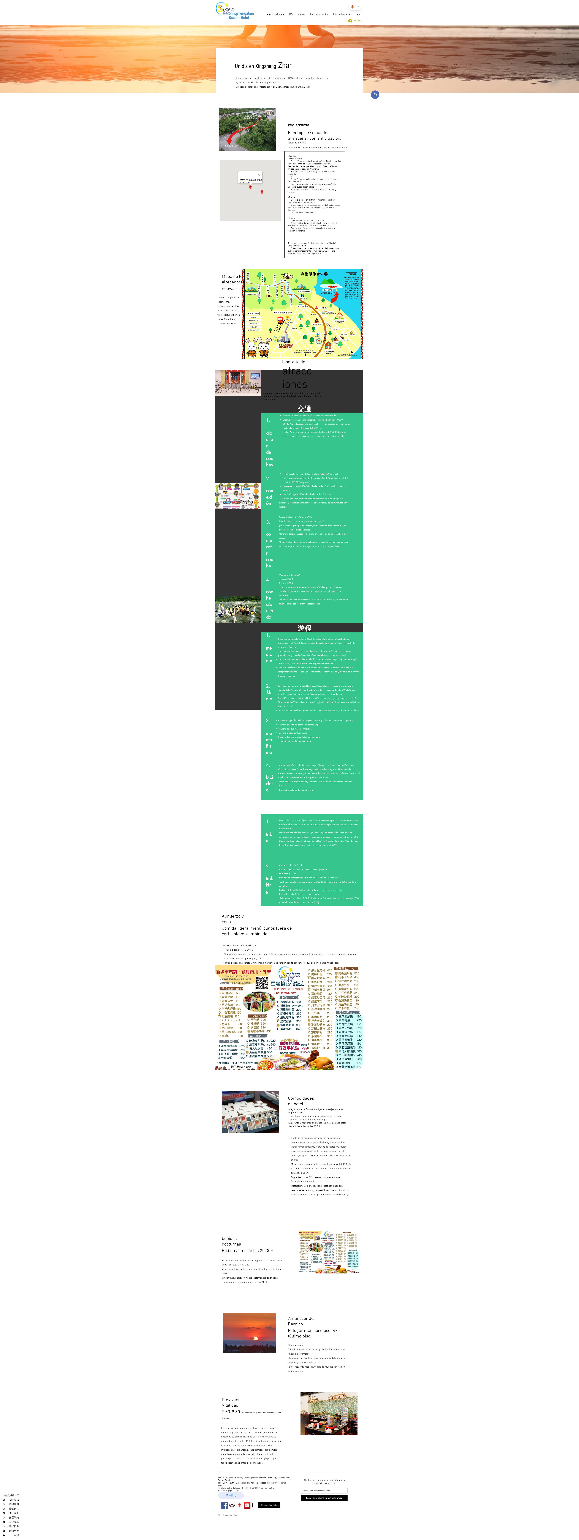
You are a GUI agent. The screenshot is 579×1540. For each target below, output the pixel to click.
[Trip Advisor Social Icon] (232, 1505)
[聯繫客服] (375, 94)
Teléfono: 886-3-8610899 (229, 1488)
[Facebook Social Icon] (224, 1505)
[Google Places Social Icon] (239, 1505)
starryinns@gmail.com (228, 1490)
